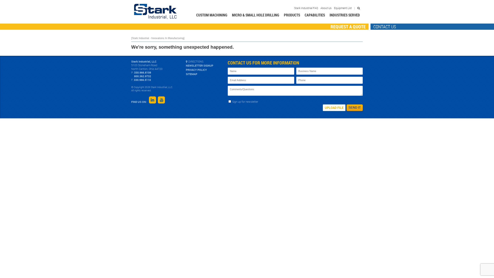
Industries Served (345, 15)
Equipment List (343, 8)
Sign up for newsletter (245, 101)
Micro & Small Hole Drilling (255, 15)
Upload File (334, 108)
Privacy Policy (196, 70)
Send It (355, 107)
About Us (326, 8)
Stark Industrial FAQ (306, 8)
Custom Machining (211, 15)
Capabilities (315, 15)
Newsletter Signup (199, 65)
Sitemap (191, 74)
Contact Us (384, 27)
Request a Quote (348, 27)
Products (292, 15)
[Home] (155, 12)
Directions (195, 61)
